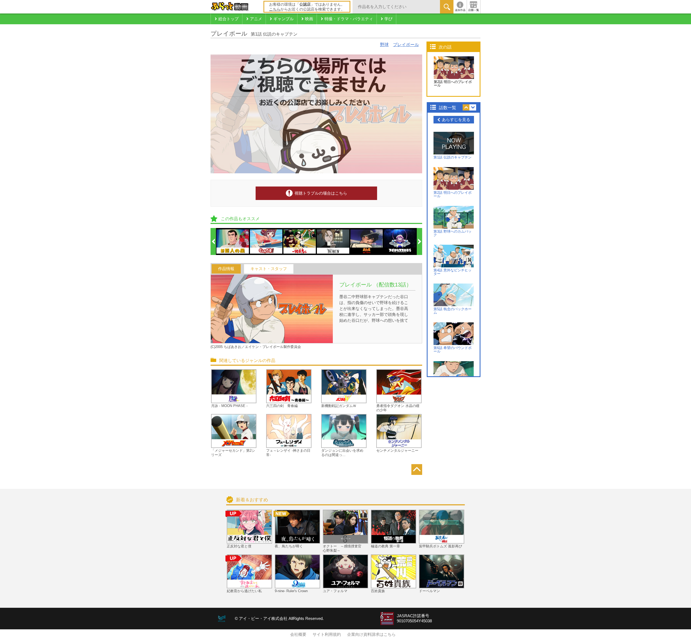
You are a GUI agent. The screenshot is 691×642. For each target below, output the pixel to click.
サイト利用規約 (327, 634)
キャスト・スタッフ (268, 269)
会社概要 (298, 634)
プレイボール (406, 44)
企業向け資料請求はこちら (371, 634)
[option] (232, 241)
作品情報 (226, 269)
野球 (384, 44)
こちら (274, 9)
